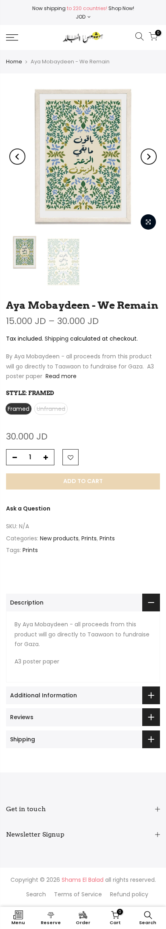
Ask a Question (28, 508)
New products (59, 538)
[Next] (149, 157)
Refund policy (129, 894)
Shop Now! (120, 8)
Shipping (56, 339)
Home (14, 61)
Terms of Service (78, 894)
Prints (89, 538)
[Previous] (17, 157)
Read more (60, 376)
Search (36, 894)
